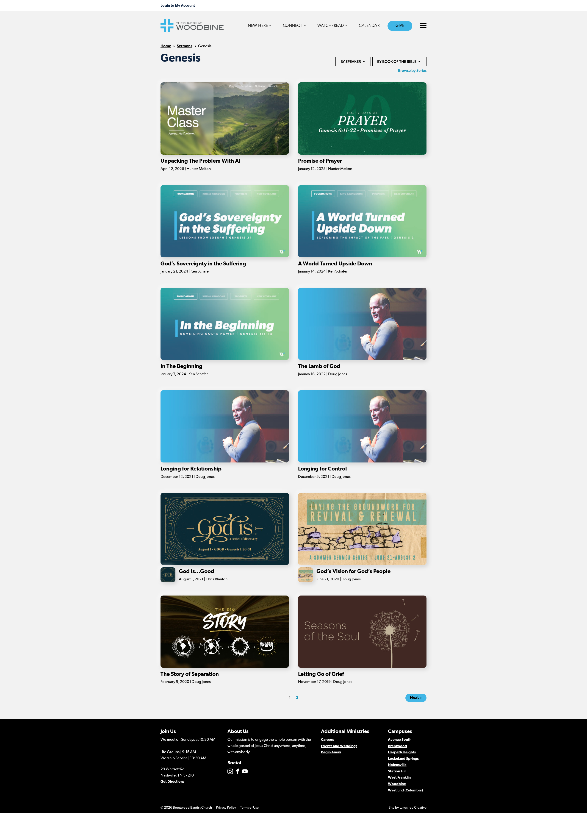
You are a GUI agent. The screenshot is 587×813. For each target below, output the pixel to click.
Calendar (369, 26)
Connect (292, 26)
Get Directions (172, 782)
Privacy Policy (226, 808)
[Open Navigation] (423, 25)
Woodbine (397, 784)
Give (400, 26)
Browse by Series (412, 70)
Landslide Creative (412, 808)
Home (166, 46)
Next (414, 698)
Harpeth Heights (402, 752)
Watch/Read (330, 26)
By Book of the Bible (396, 61)
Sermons (184, 46)
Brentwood (397, 746)
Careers (327, 740)
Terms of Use (249, 808)
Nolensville (397, 765)
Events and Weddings (339, 746)
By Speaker (351, 61)
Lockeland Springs (403, 759)
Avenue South (399, 740)
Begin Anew (331, 752)
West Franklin (399, 778)
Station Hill (397, 771)
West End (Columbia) (405, 790)
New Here (258, 26)
